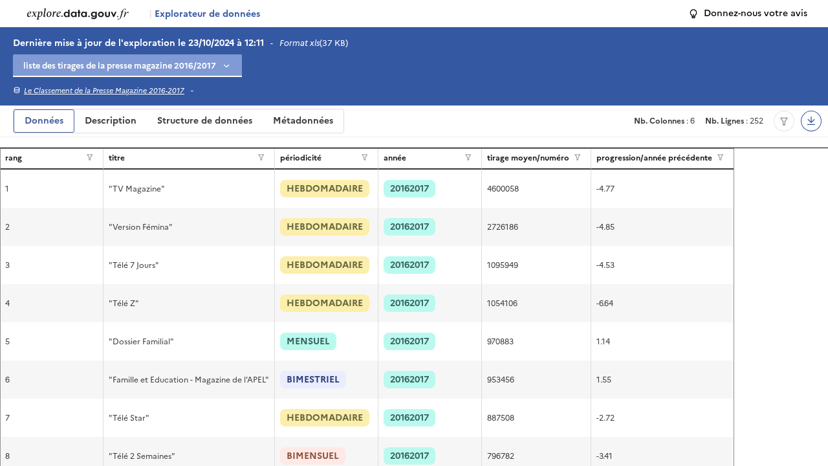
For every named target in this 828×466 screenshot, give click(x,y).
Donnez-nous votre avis (755, 13)
